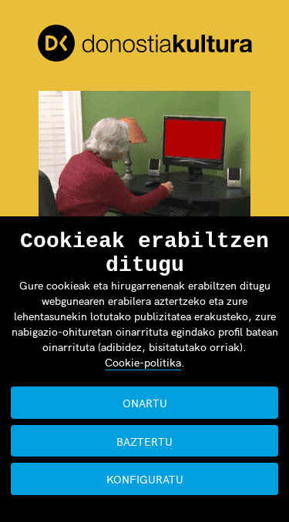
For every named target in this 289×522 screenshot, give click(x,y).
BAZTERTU (144, 441)
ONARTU (145, 402)
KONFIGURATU (144, 479)
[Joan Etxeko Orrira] (145, 45)
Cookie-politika (143, 362)
